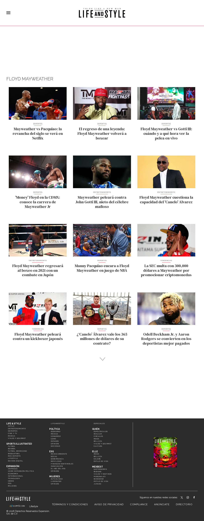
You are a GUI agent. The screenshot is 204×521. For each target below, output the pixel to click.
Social (54, 456)
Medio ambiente (59, 454)
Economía (13, 474)
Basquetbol (14, 453)
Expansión (12, 466)
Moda (96, 439)
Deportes (37, 124)
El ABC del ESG (58, 468)
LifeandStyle (58, 423)
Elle (95, 451)
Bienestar (99, 479)
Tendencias (166, 260)
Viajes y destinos (103, 474)
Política (54, 429)
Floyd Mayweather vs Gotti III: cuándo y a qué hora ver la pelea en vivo (166, 133)
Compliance (139, 504)
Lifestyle (13, 458)
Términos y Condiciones (70, 504)
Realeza (98, 434)
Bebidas (98, 471)
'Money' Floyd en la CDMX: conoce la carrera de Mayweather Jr (37, 202)
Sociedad (55, 446)
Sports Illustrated (19, 444)
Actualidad (57, 479)
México (54, 434)
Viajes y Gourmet (17, 438)
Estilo (11, 426)
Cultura (98, 446)
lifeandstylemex (190, 498)
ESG (9, 483)
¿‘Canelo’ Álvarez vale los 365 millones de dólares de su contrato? (102, 339)
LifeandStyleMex (182, 497)
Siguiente (102, 359)
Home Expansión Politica (21, 471)
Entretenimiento (102, 192)
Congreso (56, 436)
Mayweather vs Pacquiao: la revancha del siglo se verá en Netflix (38, 133)
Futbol (11, 446)
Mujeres (12, 486)
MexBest (97, 466)
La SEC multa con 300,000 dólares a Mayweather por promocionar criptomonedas (166, 270)
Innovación (57, 466)
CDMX (53, 439)
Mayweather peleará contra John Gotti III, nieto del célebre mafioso (102, 202)
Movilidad (56, 461)
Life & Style (13, 423)
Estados (55, 441)
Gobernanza (57, 459)
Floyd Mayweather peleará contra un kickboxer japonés (38, 336)
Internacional (15, 476)
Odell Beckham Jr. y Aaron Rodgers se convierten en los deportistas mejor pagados (166, 339)
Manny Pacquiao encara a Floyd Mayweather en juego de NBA (102, 268)
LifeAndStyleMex (197, 498)
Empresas (13, 469)
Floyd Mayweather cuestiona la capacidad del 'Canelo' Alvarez (166, 200)
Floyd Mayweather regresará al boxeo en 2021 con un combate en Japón (37, 270)
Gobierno (55, 431)
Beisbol (12, 449)
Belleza (98, 441)
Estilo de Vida (101, 481)
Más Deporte (14, 456)
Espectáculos (101, 431)
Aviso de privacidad (109, 504)
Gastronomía (100, 469)
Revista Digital (15, 461)
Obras (11, 481)
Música (11, 436)
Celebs (97, 459)
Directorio (184, 504)
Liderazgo (56, 481)
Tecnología (14, 478)
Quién (95, 429)
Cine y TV (12, 433)
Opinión (55, 444)
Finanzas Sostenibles (62, 464)
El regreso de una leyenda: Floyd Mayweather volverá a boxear (102, 133)
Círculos (98, 436)
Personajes (100, 476)
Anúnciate (162, 504)
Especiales (99, 423)
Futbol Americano (17, 451)
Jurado (97, 484)
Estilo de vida (101, 461)
